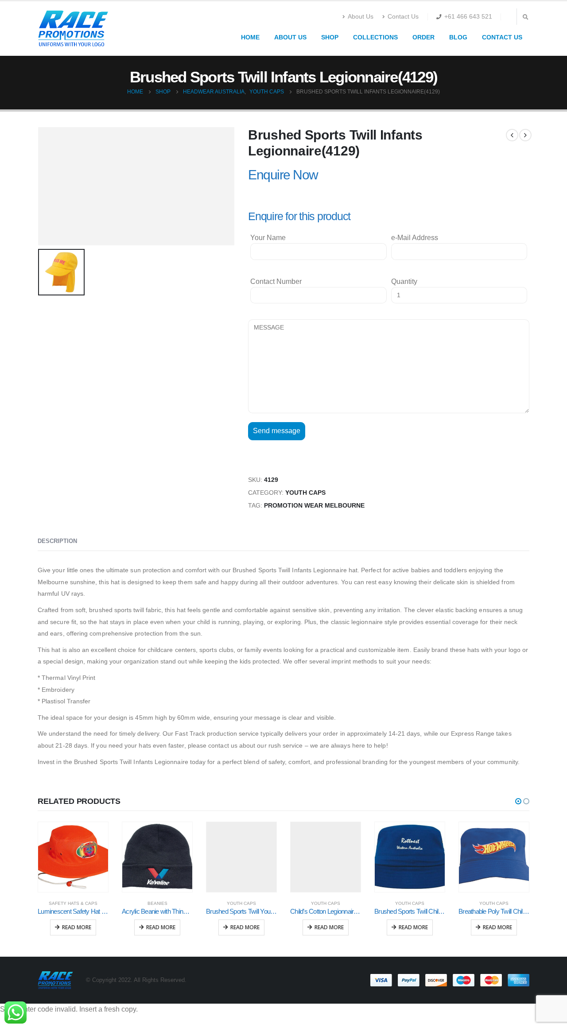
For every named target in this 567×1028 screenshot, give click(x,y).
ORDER (423, 37)
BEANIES (157, 903)
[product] (73, 857)
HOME (250, 37)
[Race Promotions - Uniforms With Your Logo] (73, 28)
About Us (360, 16)
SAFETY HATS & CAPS (73, 903)
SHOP (329, 37)
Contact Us (403, 16)
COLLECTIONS (375, 37)
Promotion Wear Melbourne (314, 505)
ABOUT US (290, 37)
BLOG (458, 37)
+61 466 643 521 (468, 16)
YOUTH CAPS (305, 492)
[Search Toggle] (525, 17)
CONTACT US (502, 37)
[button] (518, 801)
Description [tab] (57, 541)
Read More (76, 927)
